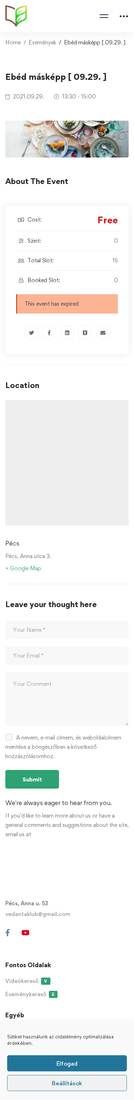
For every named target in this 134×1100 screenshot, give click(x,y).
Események (42, 42)
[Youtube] (25, 932)
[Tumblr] (85, 332)
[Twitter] (31, 332)
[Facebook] (49, 332)
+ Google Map (23, 568)
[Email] (103, 332)
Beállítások (67, 1083)
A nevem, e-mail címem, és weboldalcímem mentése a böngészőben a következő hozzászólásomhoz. (63, 747)
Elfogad (67, 1063)
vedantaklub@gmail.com (37, 914)
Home (13, 42)
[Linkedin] (67, 332)
